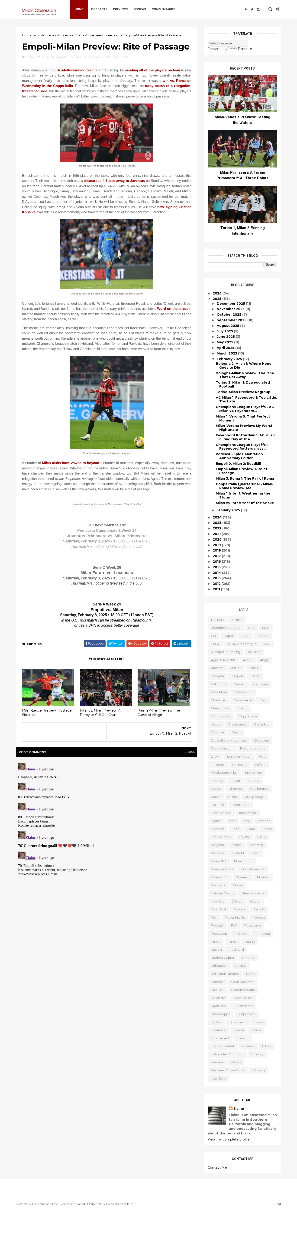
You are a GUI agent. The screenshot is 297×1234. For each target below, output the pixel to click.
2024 (218, 517)
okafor (255, 901)
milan (255, 853)
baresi (253, 668)
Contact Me (217, 1167)
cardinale (260, 684)
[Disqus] (106, 819)
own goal (218, 909)
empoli (54, 35)
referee (248, 958)
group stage (254, 797)
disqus (189, 751)
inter (232, 821)
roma (250, 974)
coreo (216, 724)
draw (215, 756)
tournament (220, 1038)
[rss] (246, 9)
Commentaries (163, 9)
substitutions (243, 1006)
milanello (242, 877)
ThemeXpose (40, 1204)
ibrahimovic (248, 813)
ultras (266, 1046)
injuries (216, 821)
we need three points (106, 35)
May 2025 (225, 342)
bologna (217, 676)
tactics (216, 1022)
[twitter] (252, 9)
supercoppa (220, 1014)
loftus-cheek (221, 837)
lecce (267, 829)
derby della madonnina (229, 740)
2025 (217, 299)
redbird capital (223, 958)
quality (249, 941)
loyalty (244, 837)
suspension (246, 1014)
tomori (238, 1030)
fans (262, 756)
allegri (247, 660)
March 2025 (227, 353)
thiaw (258, 1022)
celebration (243, 692)
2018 (217, 550)
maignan (217, 845)
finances (217, 764)
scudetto (218, 998)
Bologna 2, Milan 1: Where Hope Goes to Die (243, 365)
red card (236, 949)
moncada (218, 885)
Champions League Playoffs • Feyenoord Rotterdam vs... (242, 447)
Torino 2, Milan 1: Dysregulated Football (243, 384)
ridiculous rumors (225, 974)
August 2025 (228, 326)
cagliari (237, 676)
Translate (245, 49)
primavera (262, 933)
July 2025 (225, 331)
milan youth (219, 877)
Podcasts (99, 9)
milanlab (263, 877)
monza (238, 885)
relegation (219, 965)
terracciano (238, 1022)
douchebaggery (252, 748)
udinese (248, 1046)
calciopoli (218, 684)
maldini (237, 845)
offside (237, 901)
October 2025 (229, 314)
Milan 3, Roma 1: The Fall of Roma (245, 478)
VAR (267, 644)
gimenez (235, 788)
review (240, 965)
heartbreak (240, 804)
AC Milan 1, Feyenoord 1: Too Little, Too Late (246, 399)
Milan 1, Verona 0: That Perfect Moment (243, 418)
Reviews (139, 9)
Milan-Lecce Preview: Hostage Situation (47, 712)
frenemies (253, 772)
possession (252, 925)
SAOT (245, 636)
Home (78, 9)
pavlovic (239, 909)
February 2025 (230, 359)
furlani (236, 781)
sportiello (218, 1006)
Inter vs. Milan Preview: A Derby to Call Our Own (100, 712)
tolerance (218, 1030)
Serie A (81, 35)
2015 (217, 567)
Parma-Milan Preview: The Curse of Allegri (159, 712)
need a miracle (253, 893)
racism (216, 949)
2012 (217, 584)
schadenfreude (243, 990)
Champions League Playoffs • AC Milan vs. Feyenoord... (245, 409)
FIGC (265, 627)
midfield (238, 853)
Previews (120, 9)
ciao (262, 700)
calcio (255, 676)
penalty (259, 909)
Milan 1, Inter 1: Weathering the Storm (243, 495)
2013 (217, 578)
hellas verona (221, 813)
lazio (236, 829)
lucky (261, 837)
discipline (261, 740)
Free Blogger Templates (68, 1204)
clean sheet (220, 708)
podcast (217, 925)
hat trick (217, 804)
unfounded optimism (227, 1054)
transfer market (222, 1046)
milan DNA (218, 861)
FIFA (251, 627)
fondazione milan (224, 772)
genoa (216, 788)
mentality (257, 845)
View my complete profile (229, 1139)
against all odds (223, 660)
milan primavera (252, 869)
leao (251, 829)
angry (264, 660)
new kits (217, 901)
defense (217, 732)
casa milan (219, 692)
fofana (260, 764)
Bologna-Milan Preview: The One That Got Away (245, 375)
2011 (217, 589)
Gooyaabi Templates (119, 1204)
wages (235, 1062)
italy (247, 821)
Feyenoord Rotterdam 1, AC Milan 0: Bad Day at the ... (245, 437)
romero (217, 982)
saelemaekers (242, 982)
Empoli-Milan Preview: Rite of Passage (241, 471)
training (243, 1038)
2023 (217, 523)
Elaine (238, 1109)
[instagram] (258, 9)
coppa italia (248, 716)
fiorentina (239, 764)
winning (258, 1070)
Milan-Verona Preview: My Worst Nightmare (244, 428)
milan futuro (243, 861)
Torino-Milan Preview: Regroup (243, 392)
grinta (232, 797)
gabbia (253, 781)
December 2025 (231, 303)
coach (242, 708)
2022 (217, 528)
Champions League (225, 627)
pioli (214, 917)
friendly (217, 781)
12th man (217, 620)
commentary (221, 716)
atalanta (217, 668)
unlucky (257, 1054)
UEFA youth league (242, 644)
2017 (217, 556)
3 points (237, 620)
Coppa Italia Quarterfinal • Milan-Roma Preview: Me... (245, 486)
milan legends (222, 869)
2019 (217, 545)
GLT (213, 636)
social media (242, 998)
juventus (217, 829)
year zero (218, 1078)
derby (236, 732)
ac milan (40, 35)
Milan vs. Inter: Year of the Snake (245, 503)
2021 (217, 534)
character (218, 700)
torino (256, 1030)
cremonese (237, 724)
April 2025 (226, 348)
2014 (217, 573)
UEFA (215, 644)
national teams (222, 893)
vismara (217, 1062)
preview (68, 35)
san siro (217, 990)
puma (232, 941)
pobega (259, 917)
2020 (218, 539)
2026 (218, 293)
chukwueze (243, 700)
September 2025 (232, 320)
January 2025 (229, 510)
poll (234, 925)
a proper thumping (225, 652)
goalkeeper (259, 788)
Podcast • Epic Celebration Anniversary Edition (239, 456)
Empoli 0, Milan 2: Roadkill (238, 463)
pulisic (215, 941)
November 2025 (231, 309)
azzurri (236, 668)
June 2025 (226, 336)
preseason (219, 933)
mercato (217, 853)
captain (239, 684)
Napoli (229, 636)
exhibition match (238, 756)
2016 (217, 561)
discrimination (221, 748)
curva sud (262, 724)
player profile (235, 917)
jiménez (263, 821)
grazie (215, 797)
